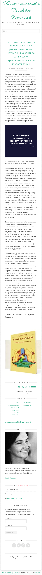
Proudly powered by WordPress (11, 572)
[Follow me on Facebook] (14, 545)
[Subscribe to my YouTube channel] (28, 545)
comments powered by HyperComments (18, 422)
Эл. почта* (9, 525)
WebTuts (37, 572)
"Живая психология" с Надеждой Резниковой (21, 10)
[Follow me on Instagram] (23, 545)
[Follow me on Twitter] (19, 545)
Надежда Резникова (16, 68)
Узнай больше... (10, 478)
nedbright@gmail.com (14, 498)
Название (8, 518)
